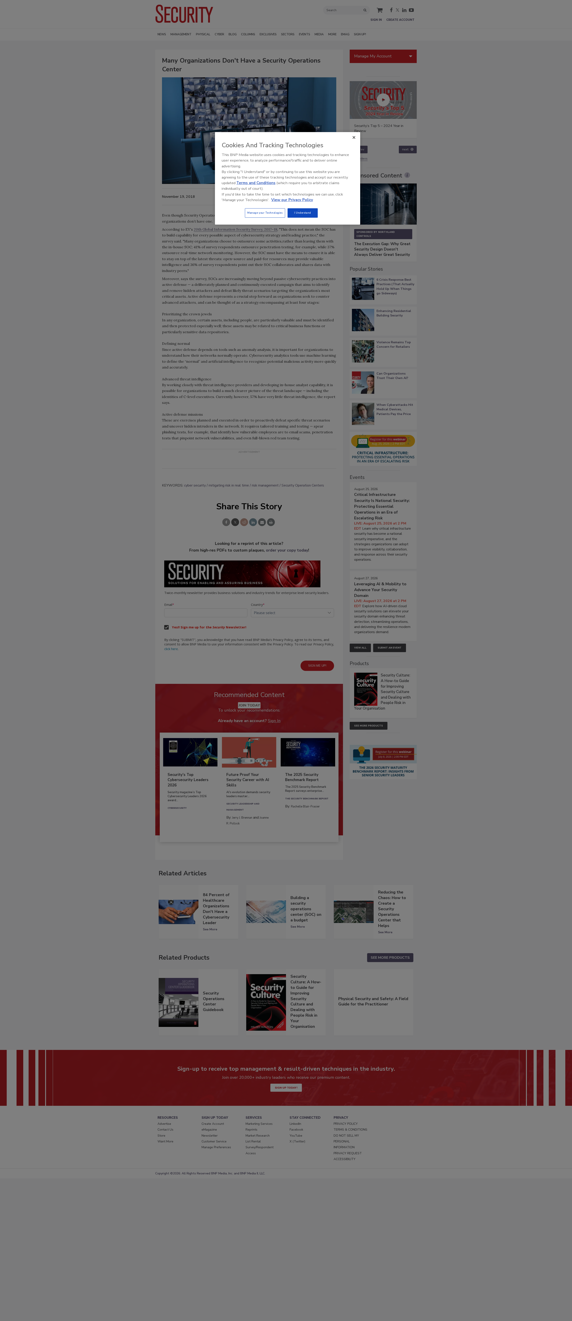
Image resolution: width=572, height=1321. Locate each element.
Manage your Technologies (265, 213)
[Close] (354, 137)
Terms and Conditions (255, 182)
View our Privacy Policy (292, 199)
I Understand (302, 213)
